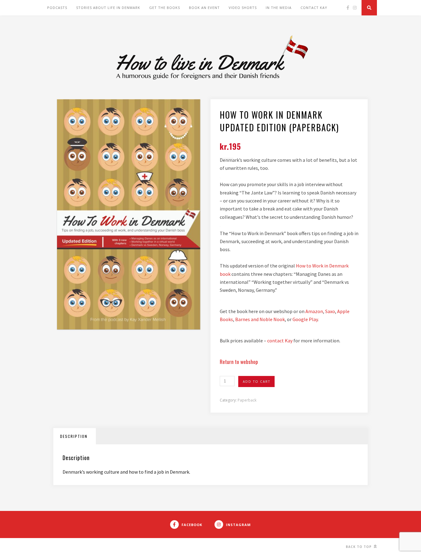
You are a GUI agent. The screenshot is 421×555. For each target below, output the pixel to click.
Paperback (247, 400)
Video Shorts (243, 7)
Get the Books (164, 7)
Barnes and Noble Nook (260, 319)
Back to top (359, 547)
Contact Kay (313, 7)
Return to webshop (239, 361)
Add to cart (256, 381)
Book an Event (204, 7)
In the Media (279, 7)
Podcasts (57, 7)
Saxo (330, 311)
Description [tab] (74, 436)
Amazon (314, 311)
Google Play (305, 319)
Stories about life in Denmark (108, 7)
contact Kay (280, 340)
